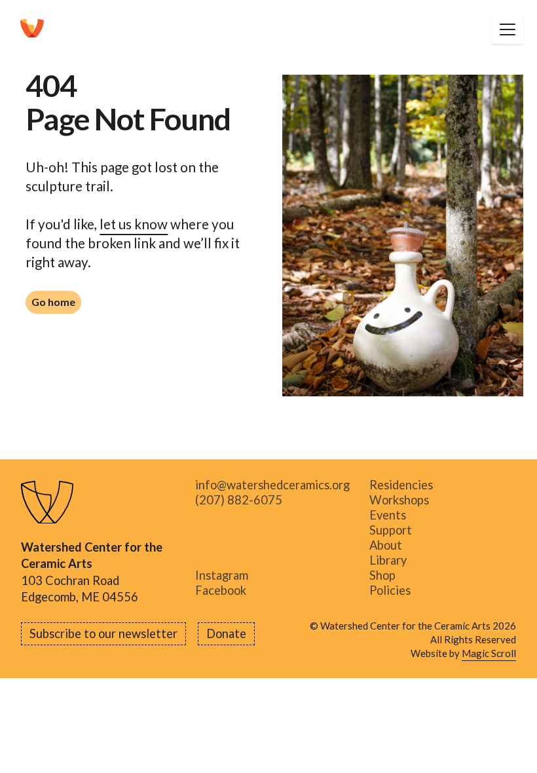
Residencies (401, 485)
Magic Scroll (489, 653)
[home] (32, 28)
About (385, 545)
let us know (134, 224)
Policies (390, 590)
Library (388, 560)
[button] (507, 29)
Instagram (221, 575)
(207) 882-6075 (238, 500)
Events (387, 515)
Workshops (399, 500)
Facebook (220, 590)
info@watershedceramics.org (272, 485)
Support (390, 530)
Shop (382, 575)
